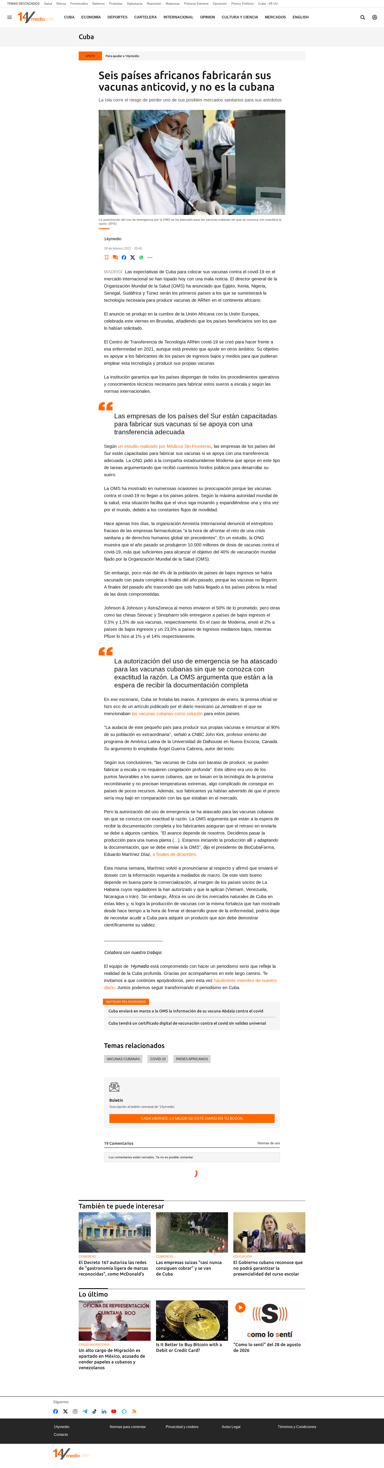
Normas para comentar (128, 1427)
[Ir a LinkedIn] (105, 1411)
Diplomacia (134, 3)
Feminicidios (79, 3)
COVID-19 (158, 1059)
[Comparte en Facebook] (124, 257)
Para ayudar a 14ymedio (122, 56)
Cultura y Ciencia (240, 17)
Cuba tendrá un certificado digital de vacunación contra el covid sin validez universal (187, 1023)
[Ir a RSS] (135, 1411)
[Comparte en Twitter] (132, 257)
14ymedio (61, 1427)
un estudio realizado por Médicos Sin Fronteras (164, 446)
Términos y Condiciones (297, 1427)
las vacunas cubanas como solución (167, 713)
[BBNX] (71, 1454)
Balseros (98, 3)
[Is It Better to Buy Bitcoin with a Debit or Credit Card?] (192, 1320)
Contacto (61, 1434)
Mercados (275, 17)
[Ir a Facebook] (56, 1411)
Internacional (179, 17)
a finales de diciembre (174, 854)
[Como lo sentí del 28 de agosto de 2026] (269, 1320)
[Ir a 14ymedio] (37, 17)
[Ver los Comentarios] (115, 257)
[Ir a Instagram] (76, 1411)
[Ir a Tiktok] (95, 1411)
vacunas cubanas (123, 1059)
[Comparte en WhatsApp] (141, 257)
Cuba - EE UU (268, 3)
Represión (154, 3)
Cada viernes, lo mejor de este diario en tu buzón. (192, 1118)
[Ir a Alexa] (124, 1411)
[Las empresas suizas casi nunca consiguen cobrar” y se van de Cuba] (192, 1232)
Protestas (115, 3)
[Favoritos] (106, 257)
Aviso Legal (231, 1427)
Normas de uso (269, 1143)
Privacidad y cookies (182, 1427)
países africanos (192, 1059)
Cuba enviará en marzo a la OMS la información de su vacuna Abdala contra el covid (185, 1011)
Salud (48, 3)
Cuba (69, 17)
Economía (91, 17)
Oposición (220, 3)
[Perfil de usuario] (374, 17)
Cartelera (145, 17)
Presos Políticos (242, 3)
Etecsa (61, 3)
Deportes (118, 17)
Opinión (207, 17)
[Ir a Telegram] (85, 1411)
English (301, 17)
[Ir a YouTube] (114, 1411)
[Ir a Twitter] (66, 1411)
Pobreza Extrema (196, 3)
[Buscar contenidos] (362, 18)
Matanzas (173, 3)
